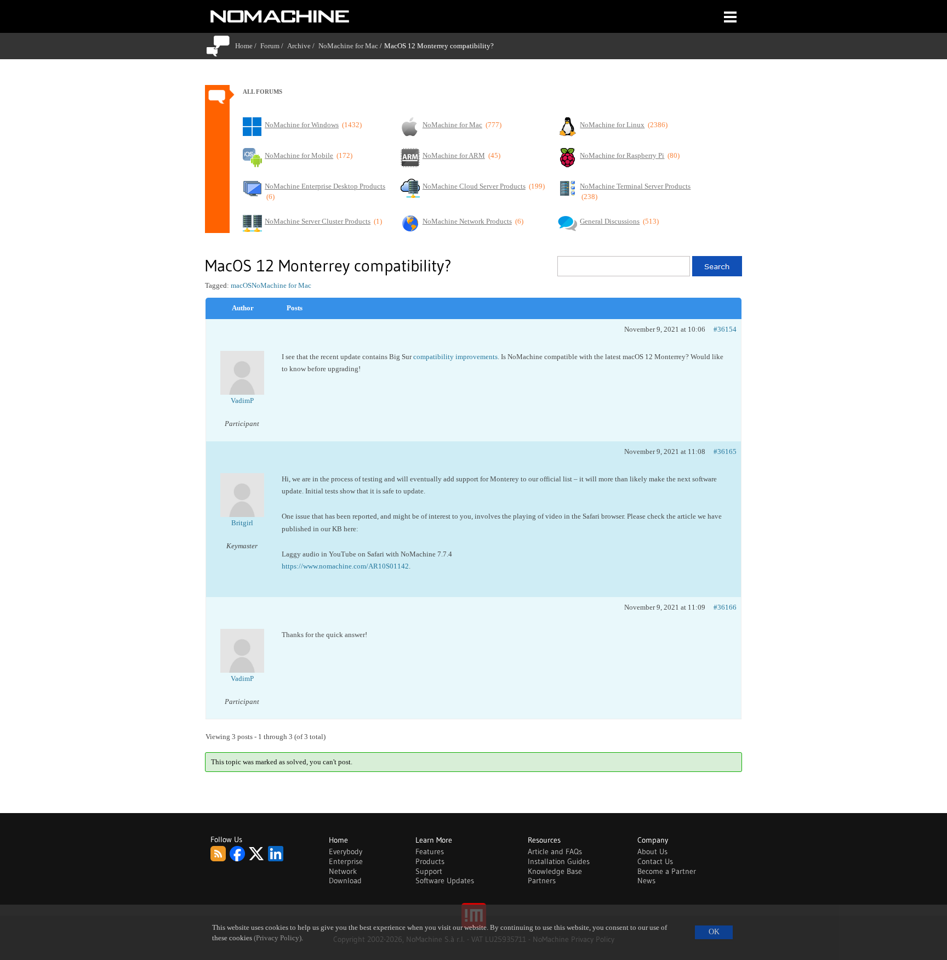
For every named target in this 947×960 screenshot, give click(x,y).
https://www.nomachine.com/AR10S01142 (345, 566)
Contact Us (655, 861)
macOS (241, 285)
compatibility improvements (455, 357)
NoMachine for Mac (348, 46)
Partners (542, 880)
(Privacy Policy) (277, 938)
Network (343, 871)
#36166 (725, 607)
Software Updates (444, 880)
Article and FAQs (555, 851)
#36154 (725, 329)
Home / (247, 46)
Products (429, 861)
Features (429, 851)
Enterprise (346, 861)
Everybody (345, 851)
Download (345, 880)
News (646, 880)
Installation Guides (559, 861)
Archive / (302, 46)
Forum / (273, 46)
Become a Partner (666, 871)
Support (428, 871)
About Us (652, 851)
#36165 (725, 451)
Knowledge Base (555, 871)
